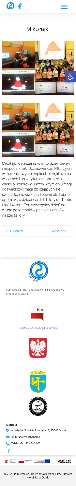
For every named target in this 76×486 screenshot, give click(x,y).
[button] (70, 76)
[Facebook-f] (20, 6)
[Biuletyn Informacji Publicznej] (38, 313)
